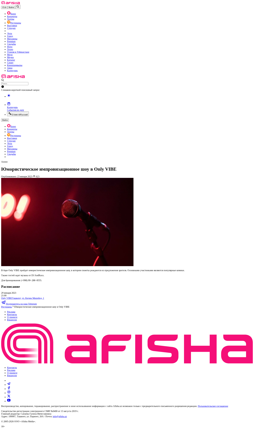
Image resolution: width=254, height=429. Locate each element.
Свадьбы (11, 44)
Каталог (11, 60)
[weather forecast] (130, 98)
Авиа (9, 68)
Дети (9, 33)
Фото (9, 46)
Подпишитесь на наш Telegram (21, 304)
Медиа (10, 57)
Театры (10, 19)
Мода (9, 54)
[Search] (17, 7)
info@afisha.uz (60, 416)
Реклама (11, 312)
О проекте (12, 317)
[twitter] (9, 397)
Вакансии (12, 320)
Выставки (12, 25)
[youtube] (9, 401)
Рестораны (15, 23)
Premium (11, 41)
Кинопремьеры (14, 65)
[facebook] (9, 389)
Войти (11, 7)
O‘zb (4, 7)
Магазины (12, 39)
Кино (13, 14)
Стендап (11, 28)
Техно (10, 49)
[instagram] (9, 393)
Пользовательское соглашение (213, 406)
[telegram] (9, 384)
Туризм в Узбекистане (18, 52)
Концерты (12, 16)
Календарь (12, 70)
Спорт (10, 62)
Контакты (12, 314)
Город (10, 36)
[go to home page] (10, 3)
